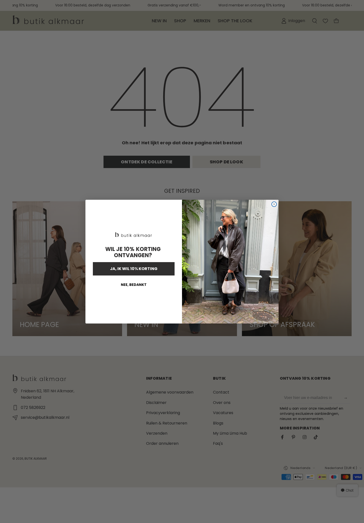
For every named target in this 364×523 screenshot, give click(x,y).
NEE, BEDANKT (134, 284)
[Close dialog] (274, 204)
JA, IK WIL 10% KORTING (133, 269)
